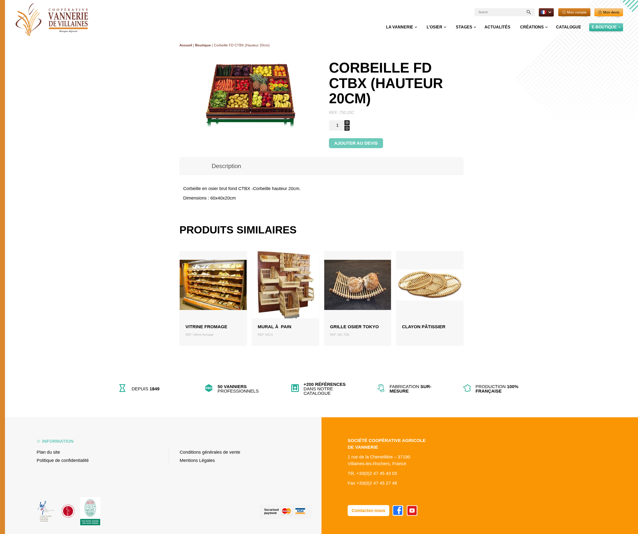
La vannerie (399, 27)
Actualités (497, 27)
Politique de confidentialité (63, 460)
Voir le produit (213, 294)
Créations (532, 27)
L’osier (434, 27)
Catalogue (568, 27)
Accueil (185, 45)
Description (226, 166)
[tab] (226, 166)
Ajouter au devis (356, 143)
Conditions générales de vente (210, 452)
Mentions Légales (197, 460)
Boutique (203, 45)
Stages (464, 27)
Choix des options (430, 294)
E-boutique (604, 27)
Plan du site (48, 452)
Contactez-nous (368, 510)
